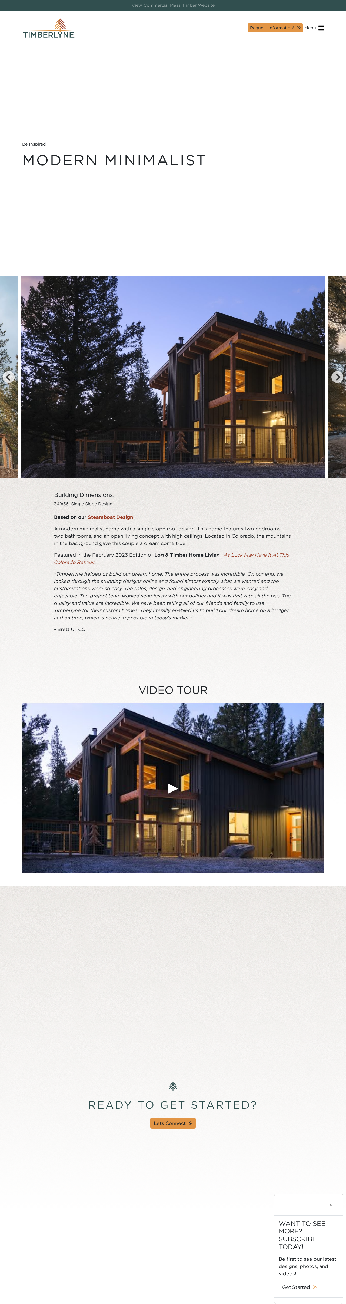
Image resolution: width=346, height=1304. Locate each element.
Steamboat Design (110, 517)
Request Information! (272, 27)
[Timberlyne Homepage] (49, 28)
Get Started (296, 1287)
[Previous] (9, 377)
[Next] (337, 377)
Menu (310, 27)
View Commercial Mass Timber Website (173, 5)
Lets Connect (170, 1123)
